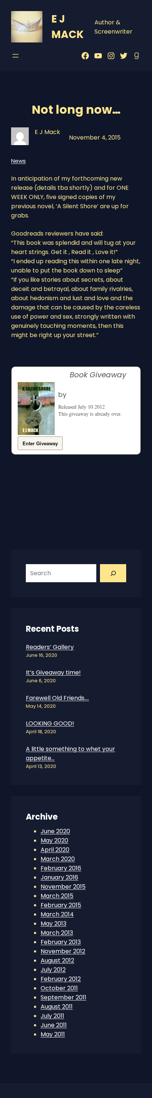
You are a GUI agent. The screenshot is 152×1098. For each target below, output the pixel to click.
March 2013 (57, 933)
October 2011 (59, 988)
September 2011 (63, 997)
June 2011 (54, 1025)
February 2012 (61, 979)
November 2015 (63, 886)
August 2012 (57, 960)
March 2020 (58, 859)
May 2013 (53, 923)
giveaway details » (77, 420)
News (18, 161)
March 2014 (57, 914)
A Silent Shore (78, 385)
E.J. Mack (82, 394)
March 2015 (57, 896)
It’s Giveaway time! (53, 672)
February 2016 (61, 868)
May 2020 (54, 840)
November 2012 (63, 951)
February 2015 (61, 905)
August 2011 (57, 1006)
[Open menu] (15, 55)
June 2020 (55, 831)
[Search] (113, 573)
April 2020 (55, 849)
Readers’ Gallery (50, 647)
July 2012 (53, 969)
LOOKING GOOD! (50, 723)
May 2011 (53, 1034)
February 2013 (61, 942)
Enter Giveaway (40, 443)
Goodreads (47, 375)
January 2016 (59, 877)
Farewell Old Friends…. (57, 698)
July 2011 (52, 1016)
